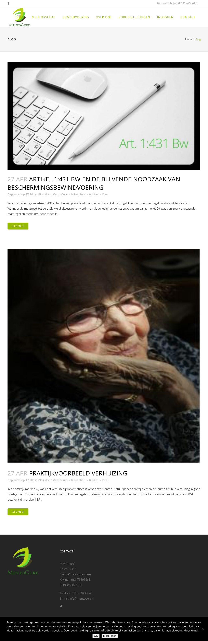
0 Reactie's (78, 194)
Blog (41, 194)
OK (96, 635)
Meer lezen (109, 635)
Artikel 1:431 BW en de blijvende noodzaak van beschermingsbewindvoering (94, 183)
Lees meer (18, 225)
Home (189, 39)
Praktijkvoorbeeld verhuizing (78, 473)
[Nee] (203, 629)
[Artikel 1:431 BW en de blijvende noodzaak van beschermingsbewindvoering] (104, 116)
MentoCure (59, 194)
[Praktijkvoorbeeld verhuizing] (104, 356)
